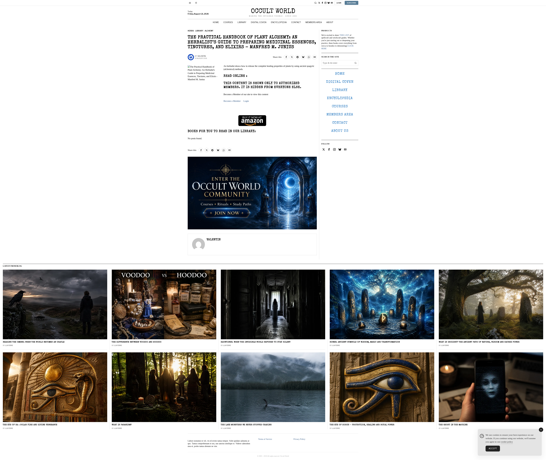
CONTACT (340, 123)
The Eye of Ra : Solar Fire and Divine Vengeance (30, 425)
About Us (340, 131)
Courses (340, 106)
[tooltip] (319, 2)
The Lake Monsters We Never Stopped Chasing (246, 425)
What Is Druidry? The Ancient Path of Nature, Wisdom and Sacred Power (479, 342)
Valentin (201, 56)
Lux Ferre (9, 345)
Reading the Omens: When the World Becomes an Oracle (34, 342)
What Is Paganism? (122, 425)
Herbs (191, 31)
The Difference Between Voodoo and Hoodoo (137, 342)
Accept (493, 448)
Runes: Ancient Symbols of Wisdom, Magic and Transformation (365, 342)
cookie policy (507, 442)
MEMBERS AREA (339, 114)
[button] (355, 63)
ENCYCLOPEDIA (340, 98)
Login (246, 101)
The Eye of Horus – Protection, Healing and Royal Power (362, 425)
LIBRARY (340, 90)
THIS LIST (344, 35)
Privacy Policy (299, 439)
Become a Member (232, 101)
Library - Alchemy (204, 31)
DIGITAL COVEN (339, 82)
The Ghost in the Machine (453, 425)
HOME (340, 74)
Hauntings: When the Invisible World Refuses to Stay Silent (256, 342)
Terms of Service (265, 439)
